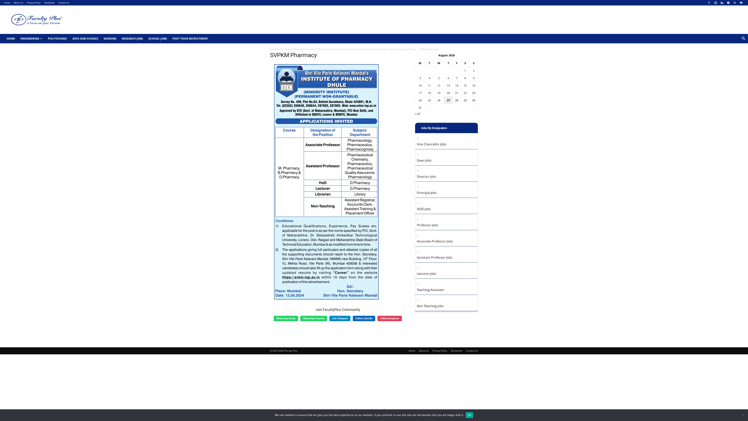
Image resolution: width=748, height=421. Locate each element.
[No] (743, 415)
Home (7, 2)
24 (420, 100)
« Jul (417, 113)
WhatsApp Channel (313, 318)
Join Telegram (340, 318)
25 (429, 100)
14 (456, 85)
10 (420, 85)
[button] (743, 39)
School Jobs (157, 38)
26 (438, 100)
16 (473, 85)
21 (456, 93)
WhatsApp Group (285, 318)
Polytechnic (57, 38)
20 (448, 93)
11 (429, 85)
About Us (18, 2)
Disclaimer (49, 2)
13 (448, 85)
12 (438, 85)
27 (448, 100)
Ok (469, 415)
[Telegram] (728, 2)
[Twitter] (735, 2)
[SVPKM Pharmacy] (326, 299)
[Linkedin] (722, 2)
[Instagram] (715, 2)
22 (465, 93)
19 (438, 93)
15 (465, 85)
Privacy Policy (34, 2)
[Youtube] (741, 2)
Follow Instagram (389, 318)
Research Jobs (132, 38)
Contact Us (63, 2)
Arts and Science (85, 38)
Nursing (110, 38)
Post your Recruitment (190, 38)
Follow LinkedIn (363, 318)
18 (429, 93)
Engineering (29, 38)
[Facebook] (709, 2)
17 (420, 93)
